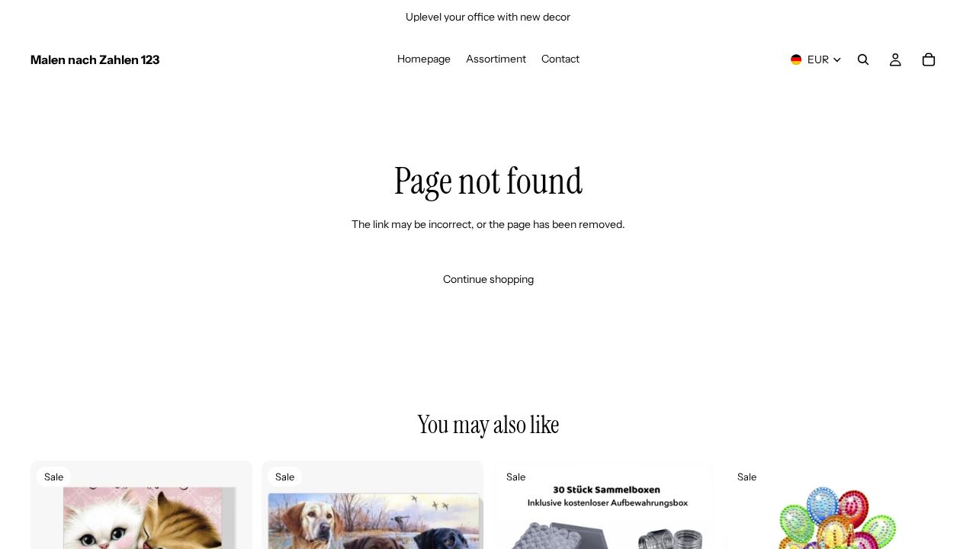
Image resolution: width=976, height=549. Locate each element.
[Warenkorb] (929, 59)
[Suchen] (863, 59)
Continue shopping (488, 279)
